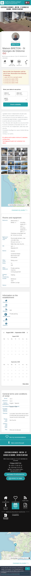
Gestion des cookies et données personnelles (10, 574)
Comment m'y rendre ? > (19, 210)
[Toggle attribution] (28, 205)
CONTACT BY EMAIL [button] (16, 478)
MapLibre (25, 205)
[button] (15, 44)
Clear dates (26, 383)
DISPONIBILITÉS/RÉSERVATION (15, 474)
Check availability (15, 104)
